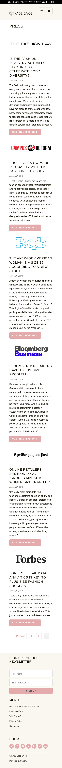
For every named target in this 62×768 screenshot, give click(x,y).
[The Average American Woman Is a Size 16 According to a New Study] (31, 243)
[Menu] (41, 11)
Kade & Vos (21, 756)
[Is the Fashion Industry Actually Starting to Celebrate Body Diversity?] (31, 44)
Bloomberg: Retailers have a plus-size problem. (30, 370)
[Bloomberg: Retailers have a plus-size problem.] (31, 351)
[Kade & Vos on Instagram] (40, 746)
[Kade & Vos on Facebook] (17, 746)
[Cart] (49, 11)
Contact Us (14, 726)
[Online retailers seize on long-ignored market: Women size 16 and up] (31, 454)
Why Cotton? (15, 716)
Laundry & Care (16, 711)
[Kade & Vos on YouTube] (23, 746)
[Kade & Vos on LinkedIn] (34, 746)
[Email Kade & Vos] (45, 746)
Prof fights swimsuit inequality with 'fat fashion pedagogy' (29, 167)
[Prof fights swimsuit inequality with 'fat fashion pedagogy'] (31, 148)
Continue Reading (23, 132)
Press (16, 26)
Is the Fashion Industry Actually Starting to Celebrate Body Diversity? (27, 67)
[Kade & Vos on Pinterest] (28, 746)
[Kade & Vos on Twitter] (11, 746)
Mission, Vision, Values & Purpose (24, 706)
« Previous (20, 636)
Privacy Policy (15, 721)
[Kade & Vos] (20, 13)
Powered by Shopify (18, 761)
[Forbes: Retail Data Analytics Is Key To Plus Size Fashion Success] (31, 558)
